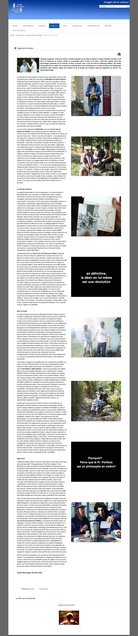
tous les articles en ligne (34, 35)
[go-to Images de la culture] (69, 9)
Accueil (12, 35)
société (31, 589)
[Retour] (15, 48)
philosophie (44, 589)
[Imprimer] (119, 55)
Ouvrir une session (18, 30)
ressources (20, 35)
